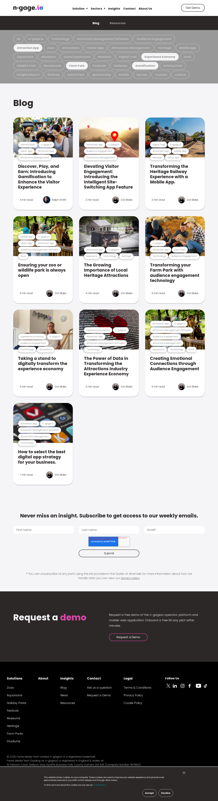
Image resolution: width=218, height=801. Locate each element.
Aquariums (25, 57)
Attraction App (28, 48)
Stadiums (13, 741)
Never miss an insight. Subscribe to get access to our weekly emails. (109, 515)
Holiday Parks (16, 703)
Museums (48, 57)
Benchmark (52, 66)
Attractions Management (131, 48)
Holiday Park (172, 66)
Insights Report (28, 75)
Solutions (14, 678)
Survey (142, 75)
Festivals (99, 66)
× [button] (183, 772)
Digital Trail (127, 57)
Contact (129, 9)
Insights (114, 9)
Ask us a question (99, 688)
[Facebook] (192, 687)
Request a (49, 617)
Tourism (161, 75)
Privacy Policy (133, 695)
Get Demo (193, 8)
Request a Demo (128, 637)
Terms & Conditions (137, 688)
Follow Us (172, 678)
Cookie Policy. (99, 785)
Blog (96, 23)
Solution (78, 9)
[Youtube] (199, 687)
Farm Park (77, 66)
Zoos (50, 48)
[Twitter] (169, 687)
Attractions (70, 48)
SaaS (187, 57)
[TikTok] (207, 687)
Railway (54, 75)
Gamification (145, 66)
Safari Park (75, 75)
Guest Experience (77, 57)
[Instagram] (184, 687)
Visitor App (95, 48)
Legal (128, 678)
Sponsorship (101, 75)
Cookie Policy (133, 703)
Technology (60, 39)
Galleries (120, 66)
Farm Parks (15, 734)
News (64, 695)
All (18, 39)
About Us (145, 9)
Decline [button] (165, 793)
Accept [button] (149, 793)
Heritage (164, 48)
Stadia (124, 75)
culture (180, 75)
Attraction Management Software (103, 39)
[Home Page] (28, 8)
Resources (118, 23)
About (43, 678)
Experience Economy (160, 57)
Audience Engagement (154, 39)
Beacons (104, 57)
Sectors (96, 9)
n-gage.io (36, 39)
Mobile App (187, 48)
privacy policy (130, 578)
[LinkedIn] (176, 687)
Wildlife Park (26, 66)
